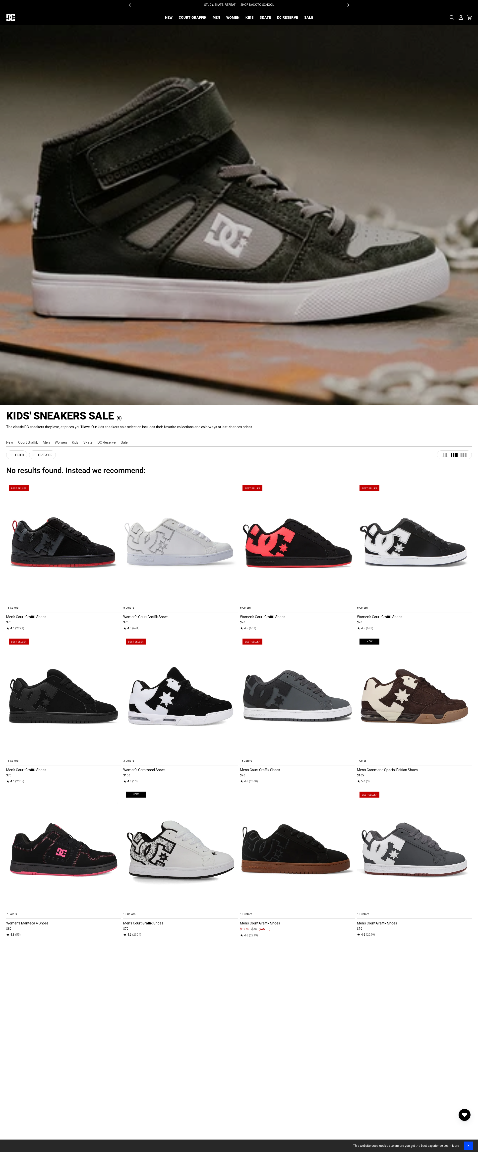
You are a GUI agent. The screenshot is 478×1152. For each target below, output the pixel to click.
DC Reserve (107, 442)
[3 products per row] (445, 455)
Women (61, 442)
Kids (75, 442)
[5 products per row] (464, 455)
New (9, 442)
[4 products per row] (454, 455)
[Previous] (130, 4)
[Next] (347, 4)
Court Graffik (28, 442)
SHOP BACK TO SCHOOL (257, 4)
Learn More (451, 1146)
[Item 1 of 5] (63, 543)
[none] (63, 601)
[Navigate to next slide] (117, 602)
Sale (124, 442)
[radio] (13, 602)
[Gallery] (63, 543)
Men (46, 442)
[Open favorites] (465, 1115)
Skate (88, 442)
